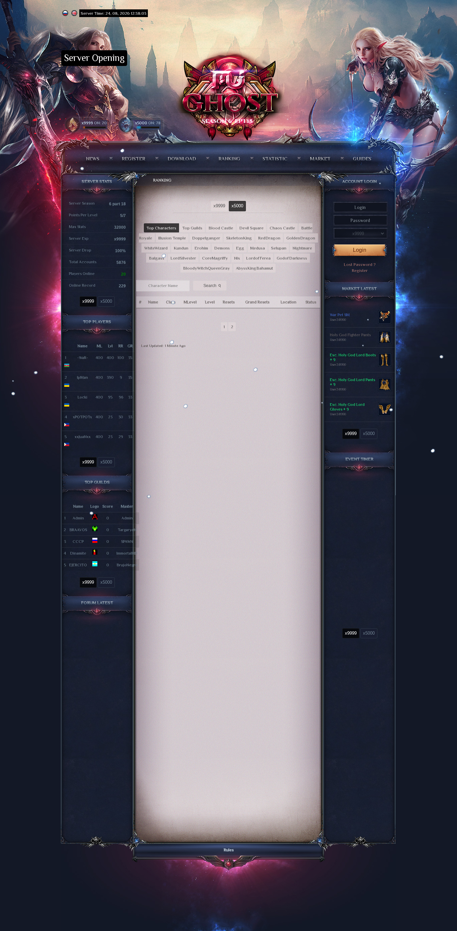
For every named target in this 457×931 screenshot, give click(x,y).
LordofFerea (258, 258)
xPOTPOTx (82, 417)
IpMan (82, 377)
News (92, 158)
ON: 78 (148, 123)
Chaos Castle (282, 227)
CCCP (78, 541)
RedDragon (269, 237)
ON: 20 (94, 123)
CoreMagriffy (215, 258)
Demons (222, 247)
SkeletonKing (239, 237)
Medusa (257, 247)
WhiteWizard (156, 247)
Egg (240, 247)
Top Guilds (192, 227)
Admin (78, 518)
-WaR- (82, 357)
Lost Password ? (360, 264)
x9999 (88, 301)
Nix (237, 258)
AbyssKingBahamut (254, 268)
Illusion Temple (172, 237)
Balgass (156, 258)
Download (182, 158)
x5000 (106, 301)
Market (320, 158)
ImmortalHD (127, 553)
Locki (82, 397)
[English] (74, 13)
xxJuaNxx (83, 436)
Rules (228, 849)
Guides (362, 158)
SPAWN (127, 541)
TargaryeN (127, 529)
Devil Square (251, 227)
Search (212, 285)
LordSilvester (183, 258)
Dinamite (78, 553)
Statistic (275, 158)
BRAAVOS (78, 529)
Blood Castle (220, 227)
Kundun (181, 247)
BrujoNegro (127, 565)
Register (133, 158)
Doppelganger (206, 237)
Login (359, 250)
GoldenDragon (300, 237)
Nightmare (302, 247)
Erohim (201, 247)
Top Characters (161, 227)
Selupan (278, 247)
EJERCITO (78, 565)
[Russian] (65, 13)
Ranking (229, 158)
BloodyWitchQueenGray (206, 268)
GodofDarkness (292, 258)
